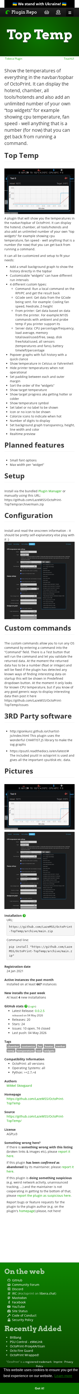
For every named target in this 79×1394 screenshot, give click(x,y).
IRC (14, 1293)
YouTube (18, 1306)
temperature (25, 1050)
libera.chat (47, 1293)
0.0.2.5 (40, 1011)
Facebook (19, 1302)
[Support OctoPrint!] (58, 11)
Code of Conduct (24, 1315)
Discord (17, 1289)
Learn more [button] (63, 1376)
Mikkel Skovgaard (19, 1085)
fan (40, 1046)
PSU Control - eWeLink (26, 1342)
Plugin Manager (50, 491)
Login (32, 1006)
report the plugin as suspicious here (44, 1195)
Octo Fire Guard (21, 1350)
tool (38, 1050)
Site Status (20, 1311)
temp (10, 1050)
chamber (13, 1046)
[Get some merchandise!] (47, 11)
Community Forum (25, 1284)
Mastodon (19, 1298)
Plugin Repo (24, 12)
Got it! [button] (39, 1388)
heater (49, 1046)
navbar (60, 1046)
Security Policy (22, 1320)
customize (28, 1046)
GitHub (17, 1280)
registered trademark (38, 1361)
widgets (49, 1050)
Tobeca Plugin (13, 58)
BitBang (15, 1337)
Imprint (58, 1361)
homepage (27, 1211)
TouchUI (69, 58)
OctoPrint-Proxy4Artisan (27, 1346)
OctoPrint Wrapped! (24, 1355)
